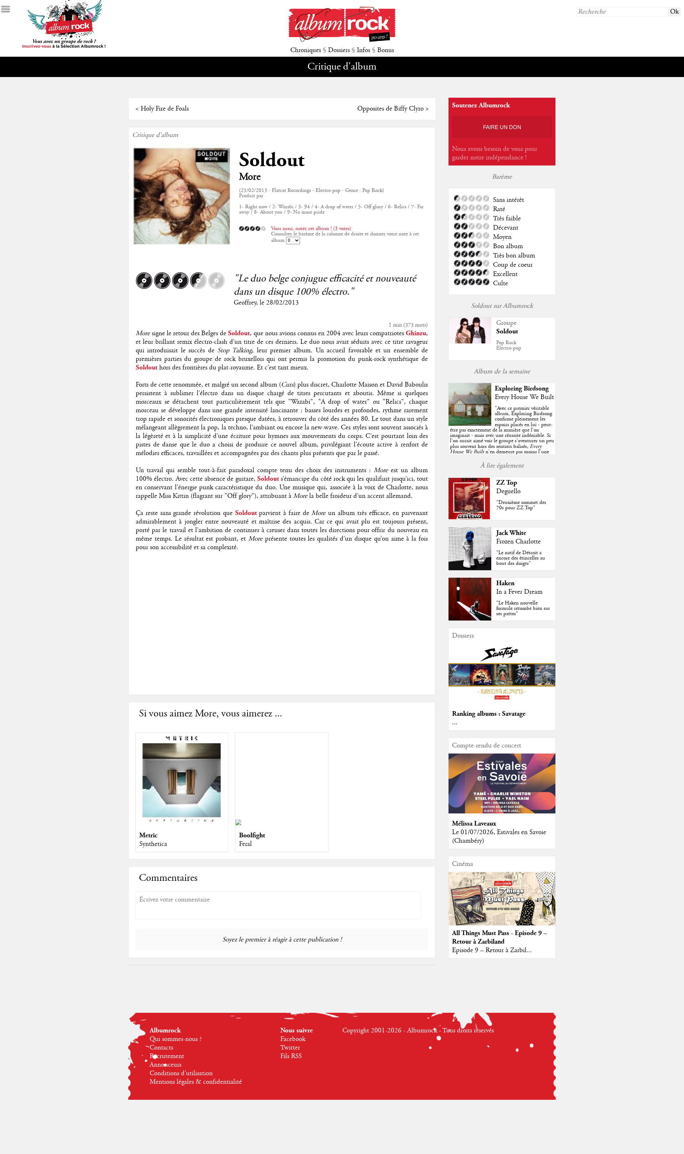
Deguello (508, 491)
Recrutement (167, 1056)
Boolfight (252, 835)
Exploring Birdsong (522, 388)
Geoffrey (245, 302)
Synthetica (153, 844)
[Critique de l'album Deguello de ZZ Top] (470, 518)
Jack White (511, 533)
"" (502, 438)
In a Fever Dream (519, 592)
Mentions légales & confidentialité (196, 1082)
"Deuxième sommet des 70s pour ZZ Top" (521, 505)
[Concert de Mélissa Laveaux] (502, 811)
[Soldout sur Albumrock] (470, 341)
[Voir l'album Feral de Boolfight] (238, 823)
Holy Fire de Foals (165, 108)
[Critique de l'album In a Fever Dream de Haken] (470, 618)
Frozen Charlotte (518, 541)
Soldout (271, 160)
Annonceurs (165, 1065)
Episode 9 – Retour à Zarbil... (492, 950)
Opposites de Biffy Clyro (390, 108)
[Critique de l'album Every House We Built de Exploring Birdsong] (470, 424)
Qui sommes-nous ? (176, 1039)
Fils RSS (291, 1056)
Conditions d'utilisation (181, 1073)
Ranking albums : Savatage (488, 714)
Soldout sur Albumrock (502, 306)
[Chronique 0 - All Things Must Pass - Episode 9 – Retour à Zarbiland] (502, 905)
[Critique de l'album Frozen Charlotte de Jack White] (470, 568)
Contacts (161, 1047)
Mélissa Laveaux (474, 823)
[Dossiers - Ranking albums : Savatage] (502, 702)
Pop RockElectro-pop (508, 345)
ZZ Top (506, 483)
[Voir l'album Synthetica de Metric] (182, 823)
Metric (148, 835)
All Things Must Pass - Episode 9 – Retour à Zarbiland (499, 937)
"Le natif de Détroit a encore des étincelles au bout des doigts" (520, 558)
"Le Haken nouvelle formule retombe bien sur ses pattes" (523, 608)
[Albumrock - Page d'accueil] (342, 40)
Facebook (292, 1039)
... (454, 722)
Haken (505, 583)
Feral (245, 844)
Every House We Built (524, 397)
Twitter (290, 1047)
